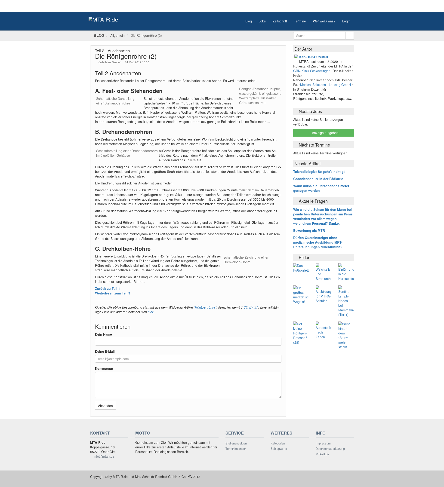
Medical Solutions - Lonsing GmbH (325, 84)
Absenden (105, 405)
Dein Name (103, 334)
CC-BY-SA (250, 307)
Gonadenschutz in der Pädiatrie (318, 178)
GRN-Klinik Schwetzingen (312, 70)
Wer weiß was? (324, 21)
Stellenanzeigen (236, 443)
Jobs (262, 21)
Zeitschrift (280, 21)
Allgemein (117, 35)
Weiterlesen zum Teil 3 (112, 293)
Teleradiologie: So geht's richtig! (319, 171)
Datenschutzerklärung (330, 449)
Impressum (323, 443)
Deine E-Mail (105, 351)
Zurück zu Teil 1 (107, 288)
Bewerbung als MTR (309, 230)
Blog (248, 21)
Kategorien (278, 443)
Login (346, 21)
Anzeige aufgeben (325, 132)
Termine (300, 21)
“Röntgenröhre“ (205, 307)
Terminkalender (235, 449)
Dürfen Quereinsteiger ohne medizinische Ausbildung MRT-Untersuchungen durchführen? (317, 242)
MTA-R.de (322, 454)
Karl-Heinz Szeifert (110, 62)
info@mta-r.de (104, 456)
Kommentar (104, 368)
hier (150, 311)
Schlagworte (279, 449)
